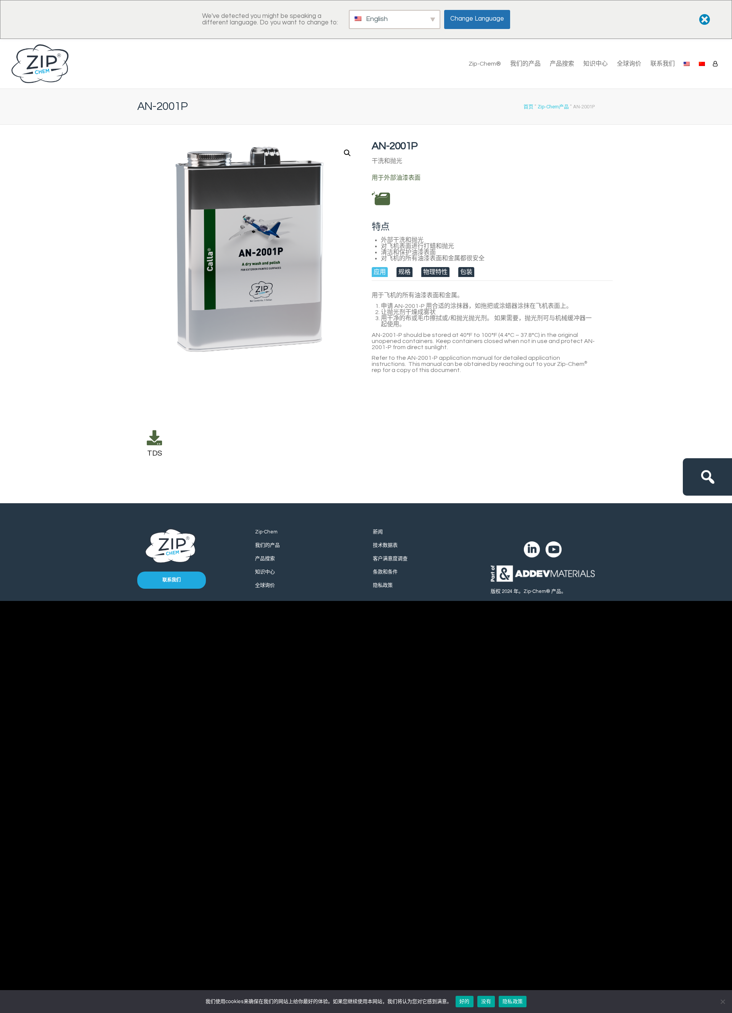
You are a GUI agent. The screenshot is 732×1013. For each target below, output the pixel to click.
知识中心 (595, 64)
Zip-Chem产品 (553, 107)
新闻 (378, 532)
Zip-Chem (266, 532)
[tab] (380, 272)
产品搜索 (562, 64)
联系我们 (662, 64)
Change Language (477, 18)
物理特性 (435, 272)
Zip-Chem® (485, 64)
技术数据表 (385, 545)
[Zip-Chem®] (40, 64)
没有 (486, 1001)
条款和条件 (385, 572)
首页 (528, 107)
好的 (464, 1001)
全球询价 (629, 64)
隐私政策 (383, 585)
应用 (380, 272)
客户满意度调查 (390, 558)
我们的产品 (525, 64)
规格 (404, 272)
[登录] (715, 64)
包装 (466, 272)
